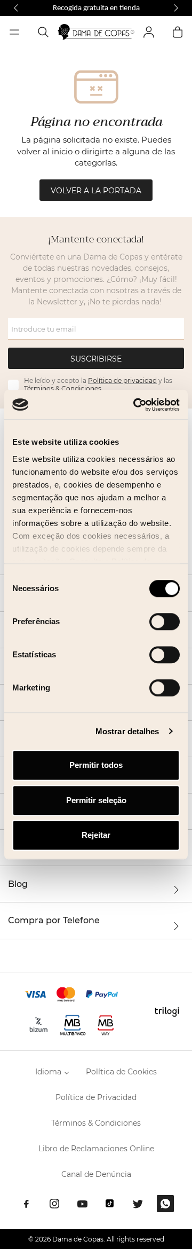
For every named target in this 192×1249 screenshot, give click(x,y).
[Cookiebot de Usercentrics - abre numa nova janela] (135, 405)
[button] (16, 8)
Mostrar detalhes (127, 731)
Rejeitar (96, 834)
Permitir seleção (96, 800)
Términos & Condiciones (62, 388)
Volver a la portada (96, 190)
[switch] (164, 621)
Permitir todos (96, 764)
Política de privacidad (122, 380)
